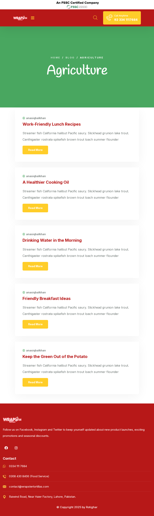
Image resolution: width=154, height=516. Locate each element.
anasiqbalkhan (36, 118)
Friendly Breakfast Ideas (47, 298)
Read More (35, 149)
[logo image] (20, 18)
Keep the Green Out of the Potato (55, 356)
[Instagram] (16, 447)
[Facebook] (6, 447)
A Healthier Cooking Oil (46, 182)
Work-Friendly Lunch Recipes (52, 124)
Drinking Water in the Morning (52, 240)
